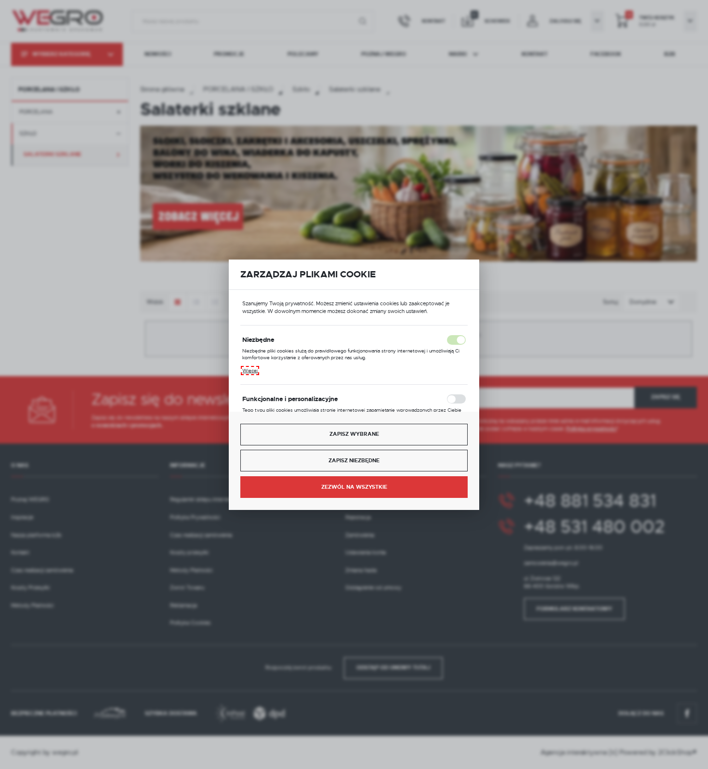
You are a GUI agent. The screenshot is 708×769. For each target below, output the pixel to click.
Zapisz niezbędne (354, 460)
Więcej (250, 370)
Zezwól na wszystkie (354, 487)
